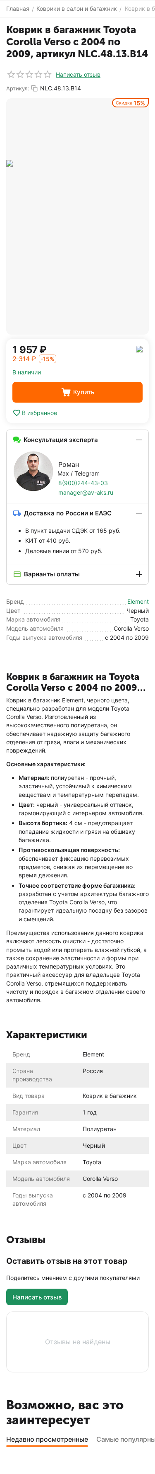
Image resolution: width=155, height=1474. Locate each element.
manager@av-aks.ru (85, 492)
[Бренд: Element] (139, 348)
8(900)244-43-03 (83, 482)
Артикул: (17, 88)
